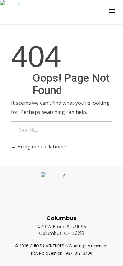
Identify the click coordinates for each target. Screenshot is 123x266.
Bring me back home (41, 146)
